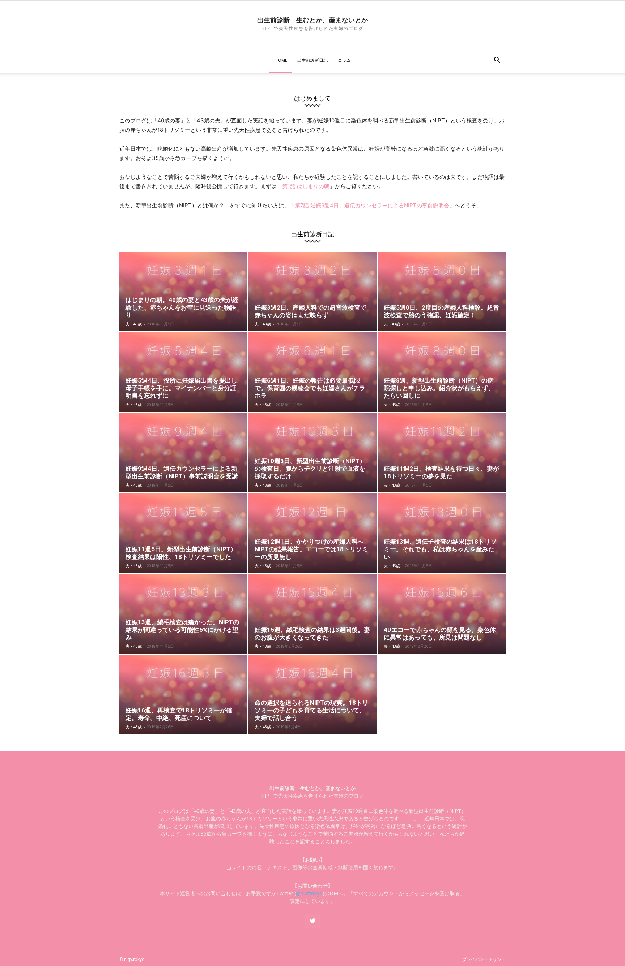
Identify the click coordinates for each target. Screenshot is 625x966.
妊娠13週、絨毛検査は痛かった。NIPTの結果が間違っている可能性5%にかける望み (182, 629)
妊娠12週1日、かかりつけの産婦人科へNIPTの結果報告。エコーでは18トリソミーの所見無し (311, 549)
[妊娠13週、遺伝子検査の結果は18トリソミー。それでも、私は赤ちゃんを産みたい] (442, 533)
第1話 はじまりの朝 (305, 186)
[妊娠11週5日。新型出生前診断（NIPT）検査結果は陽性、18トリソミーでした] (183, 533)
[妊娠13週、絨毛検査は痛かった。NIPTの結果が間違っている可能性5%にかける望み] (183, 614)
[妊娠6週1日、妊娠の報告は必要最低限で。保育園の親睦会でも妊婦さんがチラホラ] (312, 372)
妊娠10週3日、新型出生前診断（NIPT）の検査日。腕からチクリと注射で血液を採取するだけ (310, 468)
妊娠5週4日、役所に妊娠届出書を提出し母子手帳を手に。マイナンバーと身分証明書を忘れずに (181, 388)
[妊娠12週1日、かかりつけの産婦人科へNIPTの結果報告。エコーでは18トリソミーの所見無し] (312, 533)
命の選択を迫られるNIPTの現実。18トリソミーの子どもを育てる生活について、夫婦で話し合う (311, 710)
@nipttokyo (309, 893)
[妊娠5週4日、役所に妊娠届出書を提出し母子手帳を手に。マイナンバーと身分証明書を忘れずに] (183, 372)
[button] (497, 60)
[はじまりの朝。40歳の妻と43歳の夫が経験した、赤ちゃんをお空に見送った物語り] (183, 291)
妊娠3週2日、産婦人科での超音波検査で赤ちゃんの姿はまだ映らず (310, 311)
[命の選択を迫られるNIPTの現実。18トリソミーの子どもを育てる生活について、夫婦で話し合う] (312, 694)
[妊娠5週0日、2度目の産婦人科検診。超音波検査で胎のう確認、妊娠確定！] (442, 291)
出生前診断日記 (312, 60)
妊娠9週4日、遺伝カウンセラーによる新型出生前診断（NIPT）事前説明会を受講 (182, 472)
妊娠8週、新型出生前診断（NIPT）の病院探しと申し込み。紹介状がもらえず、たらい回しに (439, 388)
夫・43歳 (134, 324)
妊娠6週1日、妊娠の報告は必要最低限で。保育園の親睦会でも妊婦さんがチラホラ (310, 388)
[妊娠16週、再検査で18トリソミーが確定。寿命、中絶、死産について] (183, 694)
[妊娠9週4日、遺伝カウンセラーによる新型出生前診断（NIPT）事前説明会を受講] (183, 452)
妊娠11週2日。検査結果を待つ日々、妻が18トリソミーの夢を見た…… (441, 472)
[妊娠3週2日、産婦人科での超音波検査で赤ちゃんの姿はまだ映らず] (312, 291)
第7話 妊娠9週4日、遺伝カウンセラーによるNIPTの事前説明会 (372, 205)
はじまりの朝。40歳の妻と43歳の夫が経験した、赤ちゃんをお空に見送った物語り (182, 307)
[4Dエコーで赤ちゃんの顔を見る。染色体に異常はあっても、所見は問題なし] (442, 614)
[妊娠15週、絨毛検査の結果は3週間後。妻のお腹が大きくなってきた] (312, 614)
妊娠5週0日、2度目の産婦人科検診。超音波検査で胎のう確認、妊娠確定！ (441, 311)
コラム (344, 60)
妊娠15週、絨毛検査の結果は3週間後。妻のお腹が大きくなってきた (312, 633)
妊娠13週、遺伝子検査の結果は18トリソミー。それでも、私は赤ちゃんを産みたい (440, 549)
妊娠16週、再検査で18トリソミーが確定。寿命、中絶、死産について (179, 714)
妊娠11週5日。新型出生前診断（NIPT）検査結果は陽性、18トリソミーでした (181, 552)
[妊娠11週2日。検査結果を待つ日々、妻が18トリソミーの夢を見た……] (442, 452)
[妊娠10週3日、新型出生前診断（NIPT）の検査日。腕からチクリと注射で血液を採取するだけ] (312, 452)
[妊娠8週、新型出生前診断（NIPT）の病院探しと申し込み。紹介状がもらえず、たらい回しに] (442, 372)
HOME (281, 60)
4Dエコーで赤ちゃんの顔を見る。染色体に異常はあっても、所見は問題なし (440, 633)
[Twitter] (312, 921)
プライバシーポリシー (484, 959)
